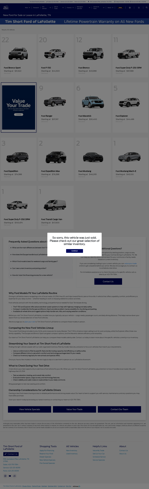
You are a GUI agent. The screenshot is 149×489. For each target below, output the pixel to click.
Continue (74, 251)
